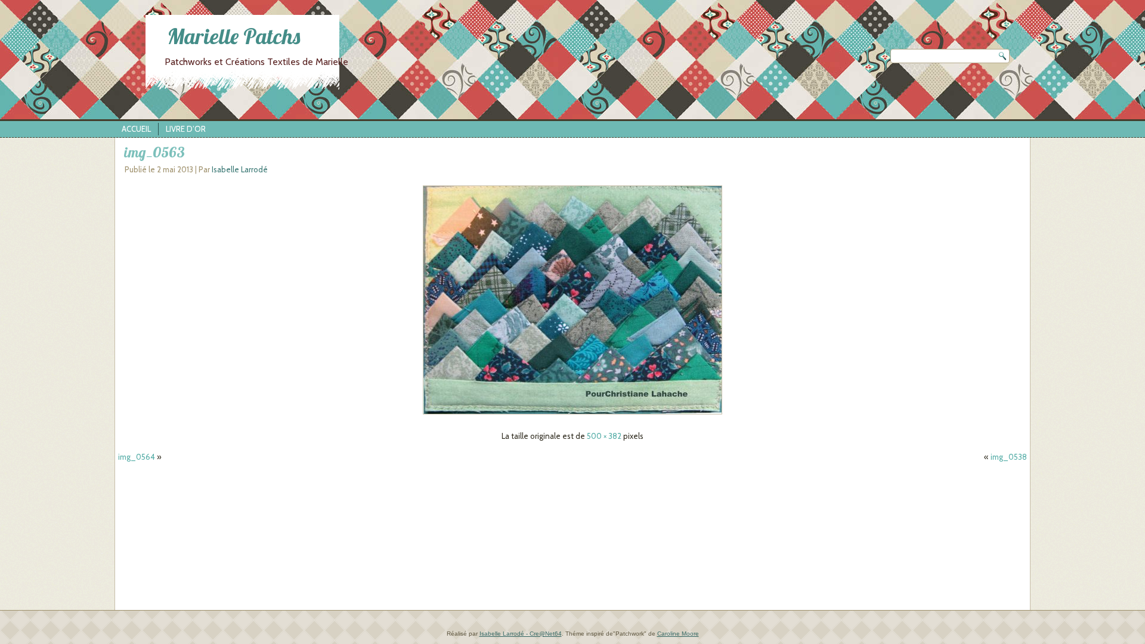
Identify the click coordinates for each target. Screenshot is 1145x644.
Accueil (136, 129)
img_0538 (1009, 457)
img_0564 (136, 457)
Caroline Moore (678, 633)
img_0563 (154, 152)
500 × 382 (604, 436)
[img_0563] (572, 414)
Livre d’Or (186, 129)
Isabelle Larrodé (240, 169)
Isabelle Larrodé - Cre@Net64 (520, 633)
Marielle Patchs (234, 36)
